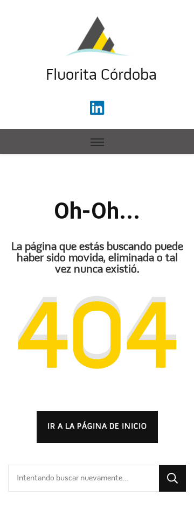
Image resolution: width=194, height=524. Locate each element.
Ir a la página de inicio (97, 426)
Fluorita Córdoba (101, 75)
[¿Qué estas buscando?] (83, 478)
